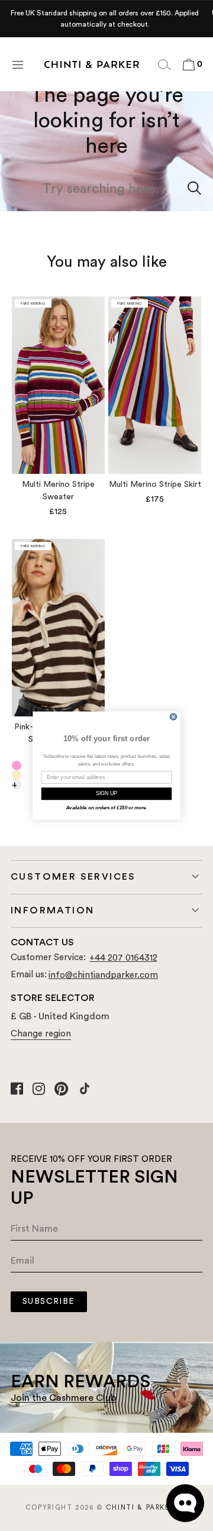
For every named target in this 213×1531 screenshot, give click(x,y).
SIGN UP (107, 793)
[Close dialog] (173, 716)
